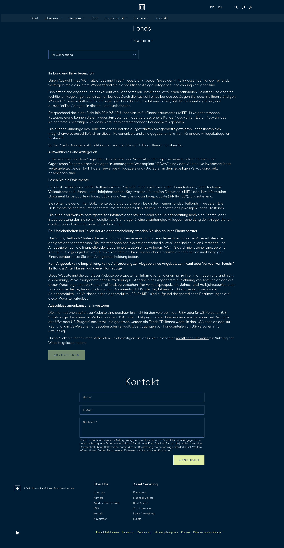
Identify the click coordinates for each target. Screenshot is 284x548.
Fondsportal (140, 492)
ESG (96, 508)
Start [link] (34, 18)
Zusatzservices (142, 508)
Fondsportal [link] (114, 18)
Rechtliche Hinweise (107, 532)
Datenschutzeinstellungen (207, 532)
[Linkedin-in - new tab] (17, 533)
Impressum (128, 532)
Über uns (99, 492)
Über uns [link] (52, 18)
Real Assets (140, 503)
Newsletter (100, 519)
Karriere (99, 498)
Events (137, 519)
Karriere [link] (140, 18)
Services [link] (75, 18)
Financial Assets (143, 498)
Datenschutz (144, 532)
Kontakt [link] (161, 18)
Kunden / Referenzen (106, 503)
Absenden (189, 460)
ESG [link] (94, 18)
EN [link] (220, 7)
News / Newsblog (144, 513)
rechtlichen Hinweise (192, 338)
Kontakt (98, 513)
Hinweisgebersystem (166, 532)
